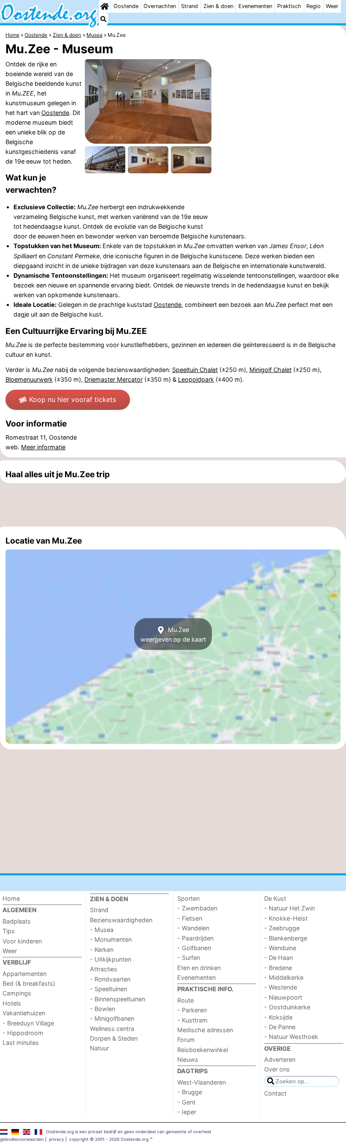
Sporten (188, 898)
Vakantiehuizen (24, 1013)
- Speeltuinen (108, 988)
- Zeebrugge (282, 928)
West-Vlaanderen (201, 1082)
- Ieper (186, 1111)
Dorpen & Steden (114, 1038)
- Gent (186, 1102)
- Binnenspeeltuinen (117, 999)
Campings (17, 993)
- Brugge (189, 1092)
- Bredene (278, 967)
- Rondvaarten (110, 979)
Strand (189, 6)
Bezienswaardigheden (121, 920)
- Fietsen (189, 918)
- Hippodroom (23, 1032)
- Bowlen (102, 1008)
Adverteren (279, 1059)
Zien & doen (218, 6)
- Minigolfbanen (112, 1018)
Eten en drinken (199, 967)
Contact (275, 1093)
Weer (332, 6)
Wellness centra (112, 1028)
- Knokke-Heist (286, 918)
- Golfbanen (194, 947)
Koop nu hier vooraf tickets (72, 399)
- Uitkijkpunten (110, 959)
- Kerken (102, 949)
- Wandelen (193, 928)
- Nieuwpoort (283, 997)
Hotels (12, 1003)
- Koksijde (278, 1017)
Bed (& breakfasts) (29, 983)
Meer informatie (43, 447)
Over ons (277, 1069)
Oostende (126, 6)
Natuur (99, 1048)
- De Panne (279, 1026)
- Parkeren (192, 1010)
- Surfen (188, 957)
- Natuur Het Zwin (289, 908)
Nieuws (187, 1059)
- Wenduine (280, 947)
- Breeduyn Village (28, 1023)
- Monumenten (111, 939)
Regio (313, 6)
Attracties (103, 969)
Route (185, 1000)
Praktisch (289, 6)
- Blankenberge (285, 938)
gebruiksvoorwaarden (22, 1139)
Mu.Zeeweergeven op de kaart (173, 634)
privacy (56, 1139)
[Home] (105, 6)
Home (11, 898)
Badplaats (17, 921)
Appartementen (24, 973)
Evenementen (255, 6)
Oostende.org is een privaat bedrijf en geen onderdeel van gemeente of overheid (128, 1131)
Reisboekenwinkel (202, 1049)
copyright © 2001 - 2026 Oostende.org (109, 1139)
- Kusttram (192, 1020)
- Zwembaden (197, 908)
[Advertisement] (173, 505)
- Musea (102, 929)
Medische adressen (205, 1029)
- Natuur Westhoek (291, 1036)
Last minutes (21, 1042)
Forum (186, 1039)
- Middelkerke (283, 977)
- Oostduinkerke (287, 1007)
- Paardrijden (195, 938)
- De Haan (278, 957)
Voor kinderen (22, 941)
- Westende (280, 987)
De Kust (275, 898)
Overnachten (159, 6)
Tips (9, 931)
